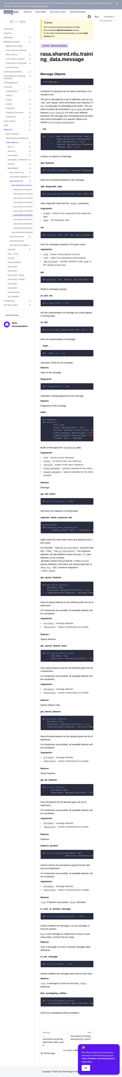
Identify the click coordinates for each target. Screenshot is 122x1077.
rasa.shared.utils (17, 237)
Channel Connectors (14, 113)
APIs (6, 125)
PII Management (11, 83)
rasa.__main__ (14, 254)
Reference (8, 130)
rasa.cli (11, 147)
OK (85, 1068)
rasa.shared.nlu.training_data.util (23, 228)
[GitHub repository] (89, 17)
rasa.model (12, 271)
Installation (8, 37)
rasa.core (11, 151)
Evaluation (10, 108)
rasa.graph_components (18, 160)
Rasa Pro (28, 12)
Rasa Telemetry (12, 134)
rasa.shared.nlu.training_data (22, 185)
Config (8, 100)
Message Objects (106, 21)
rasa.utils (11, 249)
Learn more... (87, 1062)
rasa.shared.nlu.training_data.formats (23, 190)
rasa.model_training (16, 279)
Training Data (11, 91)
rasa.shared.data (17, 241)
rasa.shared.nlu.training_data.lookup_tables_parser (23, 211)
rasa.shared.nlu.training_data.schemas (23, 194)
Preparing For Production (16, 63)
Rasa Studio (41, 12)
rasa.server (12, 288)
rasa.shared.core (17, 172)
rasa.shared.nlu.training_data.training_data (23, 224)
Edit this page (49, 1053)
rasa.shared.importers (19, 177)
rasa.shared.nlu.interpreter (22, 232)
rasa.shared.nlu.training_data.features (23, 202)
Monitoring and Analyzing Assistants (14, 77)
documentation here (40, 6)
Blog (96, 17)
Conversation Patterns (15, 59)
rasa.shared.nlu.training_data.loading (23, 207)
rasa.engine (13, 155)
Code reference (12, 142)
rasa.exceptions (14, 262)
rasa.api (11, 258)
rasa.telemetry (14, 292)
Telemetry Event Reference (17, 138)
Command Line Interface (16, 50)
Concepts (8, 87)
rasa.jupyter (13, 267)
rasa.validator (13, 296)
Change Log (9, 301)
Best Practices (12, 55)
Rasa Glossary (12, 67)
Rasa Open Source (58, 12)
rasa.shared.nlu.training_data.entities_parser (23, 198)
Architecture (11, 117)
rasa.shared (13, 168)
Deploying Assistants (13, 72)
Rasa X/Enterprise (78, 12)
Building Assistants (12, 42)
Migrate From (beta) (14, 46)
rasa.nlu (11, 164)
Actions (9, 104)
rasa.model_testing (16, 275)
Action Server (9, 121)
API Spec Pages (11, 305)
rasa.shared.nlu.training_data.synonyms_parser (23, 219)
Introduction (9, 29)
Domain (9, 95)
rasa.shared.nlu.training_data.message (23, 215)
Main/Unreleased (12, 315)
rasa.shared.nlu (16, 181)
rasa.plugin (12, 284)
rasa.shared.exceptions (19, 245)
